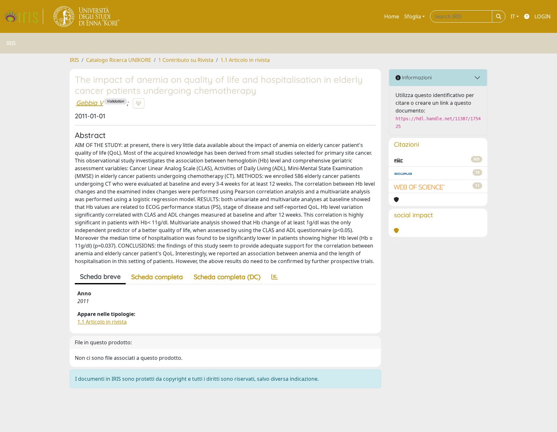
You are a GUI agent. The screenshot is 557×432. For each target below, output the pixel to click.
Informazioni (416, 77)
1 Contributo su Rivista (185, 60)
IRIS (74, 60)
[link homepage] (23, 16)
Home (391, 16)
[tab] (274, 277)
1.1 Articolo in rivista (245, 60)
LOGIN (542, 16)
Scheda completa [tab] (157, 277)
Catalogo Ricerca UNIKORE (118, 60)
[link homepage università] (86, 16)
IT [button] (513, 16)
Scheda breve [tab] (100, 276)
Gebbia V (89, 103)
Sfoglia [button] (412, 16)
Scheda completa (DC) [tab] (227, 277)
